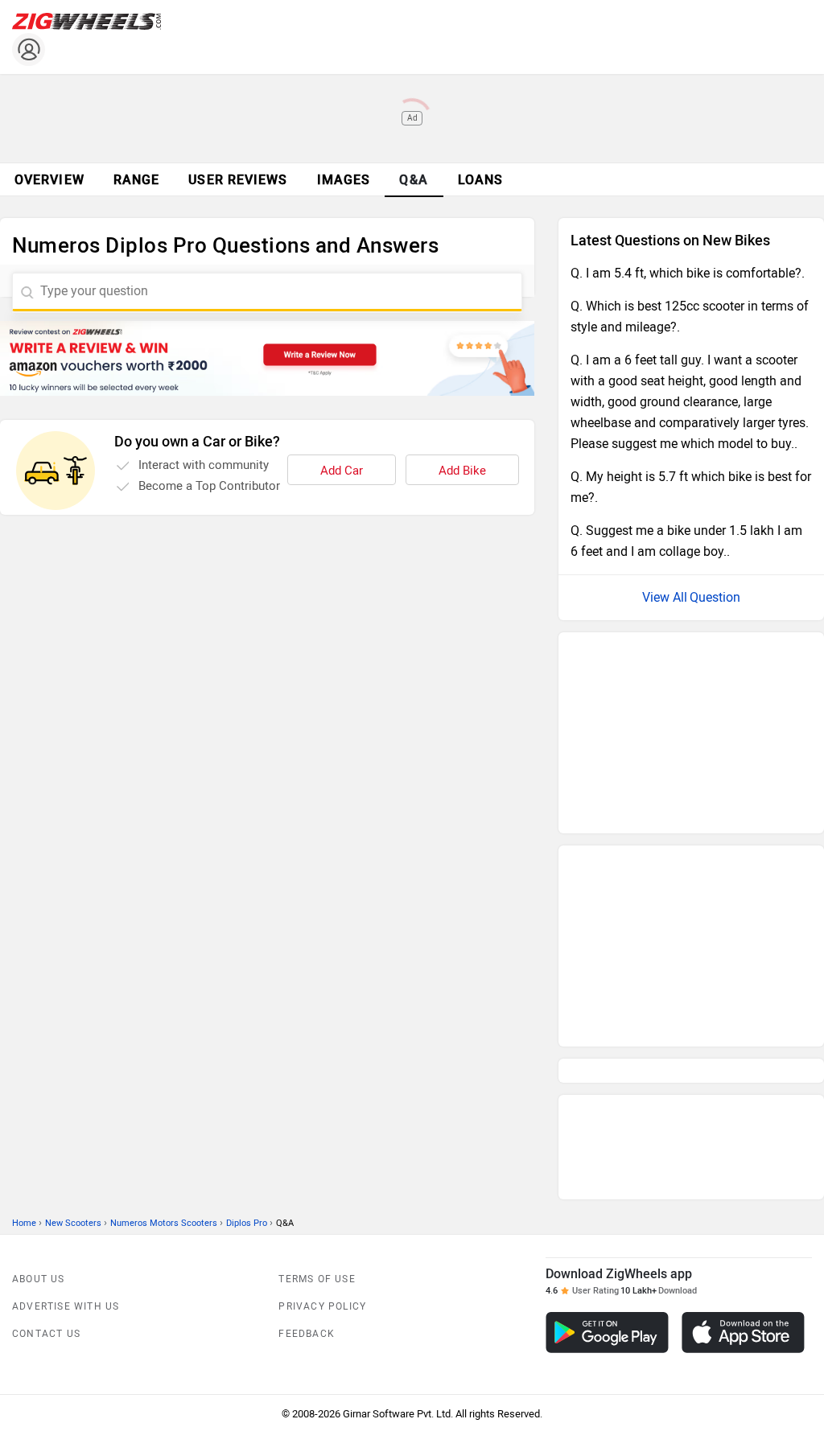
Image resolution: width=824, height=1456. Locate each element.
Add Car (341, 470)
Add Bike (462, 470)
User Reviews (237, 179)
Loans (481, 179)
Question (715, 597)
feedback (306, 1084)
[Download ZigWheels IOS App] (743, 1083)
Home (24, 974)
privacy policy (322, 1057)
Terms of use (316, 1029)
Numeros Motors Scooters (163, 974)
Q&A (414, 179)
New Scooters (73, 974)
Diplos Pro (246, 974)
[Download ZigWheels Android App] (607, 1083)
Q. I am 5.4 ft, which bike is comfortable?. (688, 273)
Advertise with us (65, 1057)
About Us (38, 1029)
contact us (46, 1084)
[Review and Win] (267, 358)
